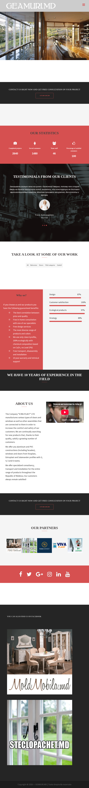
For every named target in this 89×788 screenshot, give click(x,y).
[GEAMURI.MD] (30, 5)
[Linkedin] (58, 569)
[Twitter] (29, 569)
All (28, 259)
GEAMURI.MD (41, 778)
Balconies (33, 259)
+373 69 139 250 (45, 95)
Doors (41, 259)
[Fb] (20, 569)
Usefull (59, 259)
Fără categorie (50, 259)
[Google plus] (39, 569)
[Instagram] (49, 569)
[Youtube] (67, 569)
